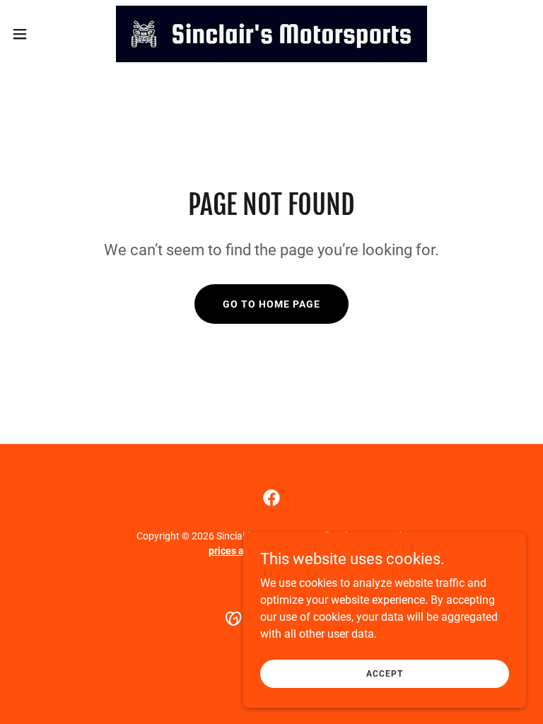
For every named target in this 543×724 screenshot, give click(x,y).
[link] (271, 34)
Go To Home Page (271, 304)
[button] (46, 34)
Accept (384, 673)
